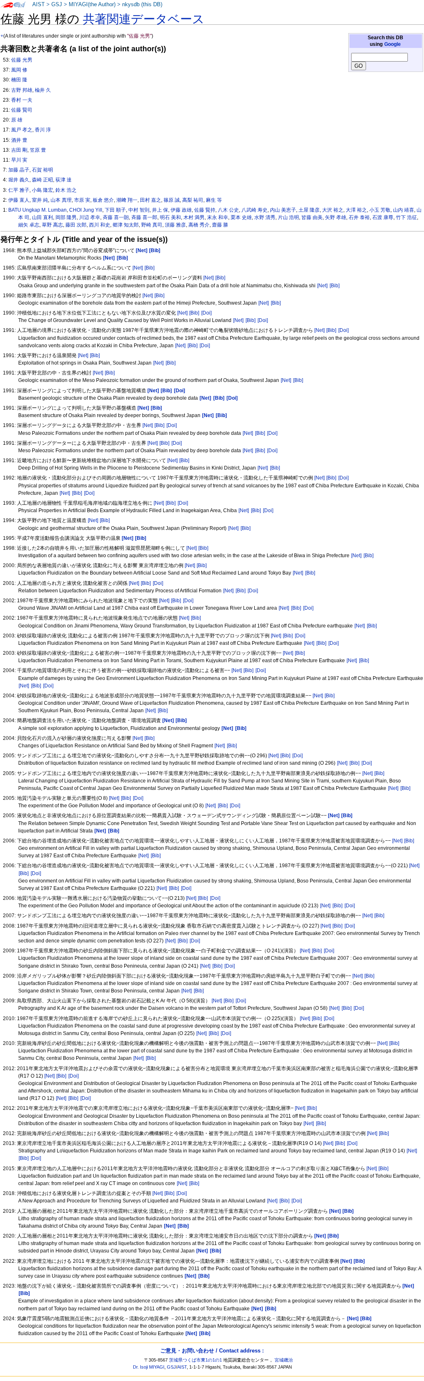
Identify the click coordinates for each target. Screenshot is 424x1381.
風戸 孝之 (21, 130)
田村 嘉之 (150, 200)
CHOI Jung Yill (85, 210)
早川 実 (19, 160)
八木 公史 (228, 210)
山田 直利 (42, 217)
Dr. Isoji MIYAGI (148, 1366)
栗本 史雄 (241, 217)
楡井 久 (43, 90)
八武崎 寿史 (254, 210)
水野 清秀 (264, 217)
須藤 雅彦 (175, 225)
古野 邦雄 (21, 90)
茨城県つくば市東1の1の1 (195, 1359)
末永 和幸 (217, 217)
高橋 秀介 (199, 225)
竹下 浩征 (406, 217)
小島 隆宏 (42, 190)
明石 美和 (170, 217)
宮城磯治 (284, 1359)
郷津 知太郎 (126, 225)
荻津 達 (63, 180)
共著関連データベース (144, 19)
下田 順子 (115, 210)
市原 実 (82, 200)
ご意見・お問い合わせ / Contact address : (212, 1351)
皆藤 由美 (312, 217)
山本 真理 (61, 200)
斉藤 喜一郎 (144, 217)
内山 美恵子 (283, 210)
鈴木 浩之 (66, 190)
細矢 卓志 (28, 225)
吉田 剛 (19, 150)
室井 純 (40, 200)
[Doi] (206, 313)
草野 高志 (52, 225)
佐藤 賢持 (204, 210)
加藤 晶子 (18, 170)
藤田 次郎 (76, 225)
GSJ (56, 4)
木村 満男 (194, 217)
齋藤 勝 (220, 225)
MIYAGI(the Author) (92, 4)
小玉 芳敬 (379, 210)
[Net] (137, 268)
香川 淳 (43, 130)
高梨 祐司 (192, 200)
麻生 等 (214, 200)
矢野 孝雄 (335, 217)
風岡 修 (19, 70)
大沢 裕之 (332, 210)
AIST (38, 4)
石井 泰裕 (359, 217)
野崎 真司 (151, 225)
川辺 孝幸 (89, 217)
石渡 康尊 (382, 217)
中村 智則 (138, 210)
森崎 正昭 (42, 180)
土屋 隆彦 (309, 210)
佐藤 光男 (21, 60)
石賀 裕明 (42, 170)
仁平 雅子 (18, 190)
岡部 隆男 (66, 217)
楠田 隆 (19, 80)
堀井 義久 (18, 180)
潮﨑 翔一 (126, 200)
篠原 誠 (172, 200)
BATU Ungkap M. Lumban (37, 210)
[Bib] (149, 268)
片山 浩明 (288, 217)
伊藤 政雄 (181, 210)
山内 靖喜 (403, 210)
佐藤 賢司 (21, 110)
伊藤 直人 (18, 200)
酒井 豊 (19, 140)
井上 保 (160, 210)
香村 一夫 (21, 100)
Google (392, 44)
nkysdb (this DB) (142, 4)
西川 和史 (99, 225)
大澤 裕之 (356, 210)
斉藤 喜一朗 (116, 217)
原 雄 (16, 120)
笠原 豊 (38, 150)
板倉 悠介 (103, 200)
